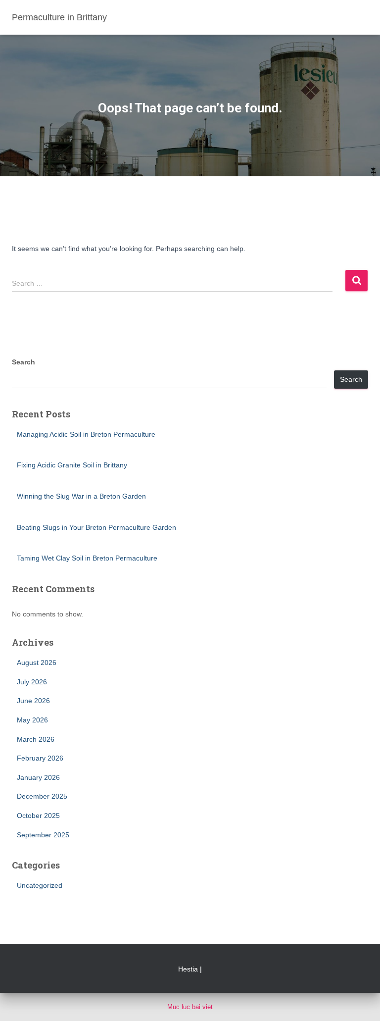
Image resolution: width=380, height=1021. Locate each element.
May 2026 (32, 720)
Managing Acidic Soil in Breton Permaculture (86, 434)
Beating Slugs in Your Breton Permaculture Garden (96, 527)
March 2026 (35, 739)
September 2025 (43, 835)
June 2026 (33, 701)
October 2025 (38, 815)
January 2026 (38, 777)
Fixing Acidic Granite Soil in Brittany (72, 465)
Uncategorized (39, 885)
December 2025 (42, 796)
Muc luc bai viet (190, 1007)
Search (23, 362)
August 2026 (36, 662)
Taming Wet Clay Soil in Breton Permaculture (87, 558)
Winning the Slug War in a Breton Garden (81, 496)
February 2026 (40, 758)
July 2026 (32, 682)
